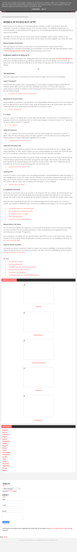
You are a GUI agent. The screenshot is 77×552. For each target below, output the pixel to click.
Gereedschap (6, 441)
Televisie (4, 461)
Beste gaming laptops (16, 216)
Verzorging (5, 463)
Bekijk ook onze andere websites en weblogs (15, 15)
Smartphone (6, 455)
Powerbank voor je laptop (17, 272)
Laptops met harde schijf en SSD (19, 167)
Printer (4, 450)
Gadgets (4, 437)
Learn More (36, 9)
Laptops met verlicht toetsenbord (14, 252)
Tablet (4, 459)
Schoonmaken (6, 452)
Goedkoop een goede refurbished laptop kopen (24, 275)
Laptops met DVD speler (17, 184)
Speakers (5, 457)
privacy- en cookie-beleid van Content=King (59, 528)
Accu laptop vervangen (16, 261)
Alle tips (6, 537)
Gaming (4, 439)
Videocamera (6, 466)
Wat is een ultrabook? (16, 264)
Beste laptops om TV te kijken (18, 214)
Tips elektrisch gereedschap (39, 363)
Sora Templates (30, 540)
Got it (44, 9)
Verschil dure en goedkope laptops (20, 219)
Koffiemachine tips (38, 335)
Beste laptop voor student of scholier (21, 211)
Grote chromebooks (15, 109)
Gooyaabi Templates (51, 540)
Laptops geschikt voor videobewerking (21, 208)
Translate (14, 491)
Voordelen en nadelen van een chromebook (23, 94)
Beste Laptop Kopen (65, 58)
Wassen (4, 468)
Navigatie (5, 446)
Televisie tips (38, 390)
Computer (5, 430)
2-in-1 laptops (13, 125)
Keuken (4, 443)
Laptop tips (38, 306)
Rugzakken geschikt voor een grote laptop (22, 267)
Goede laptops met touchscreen (19, 140)
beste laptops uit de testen (15, 51)
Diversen (4, 432)
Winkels (4, 470)
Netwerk (4, 448)
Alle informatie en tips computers (19, 270)
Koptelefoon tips (38, 420)
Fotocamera (5, 434)
